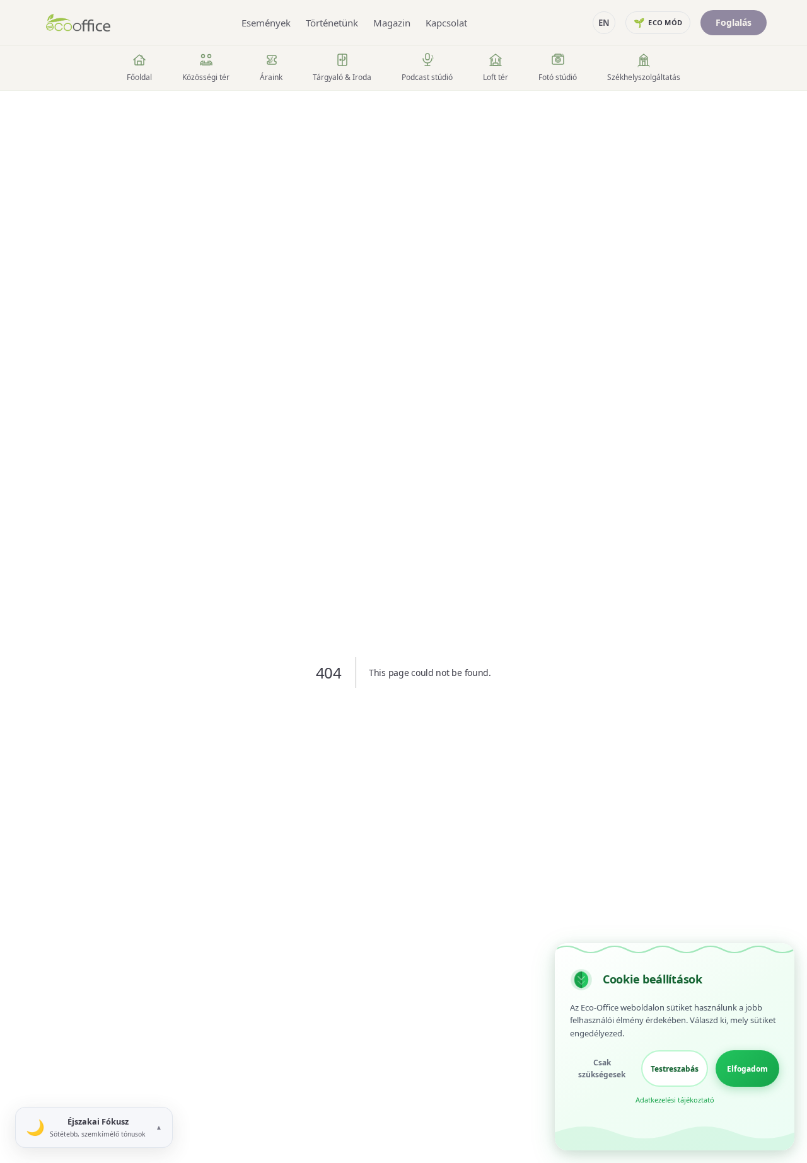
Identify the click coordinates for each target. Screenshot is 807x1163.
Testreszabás (675, 1068)
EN (604, 22)
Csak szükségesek (601, 1068)
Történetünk (332, 22)
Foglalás (734, 22)
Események (266, 22)
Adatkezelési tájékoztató (675, 1099)
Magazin (391, 22)
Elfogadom (747, 1068)
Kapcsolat (446, 22)
